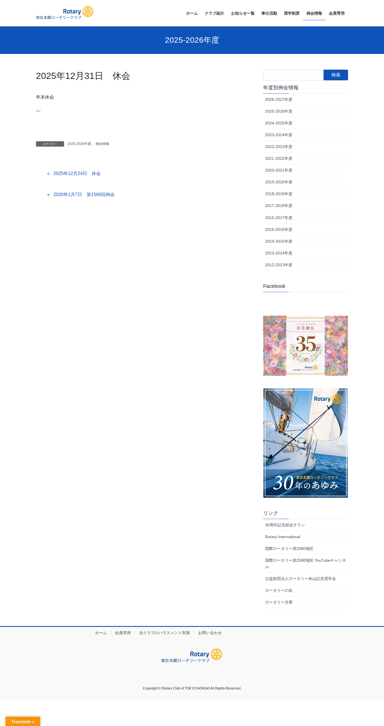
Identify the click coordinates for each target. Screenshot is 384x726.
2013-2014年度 (278, 253)
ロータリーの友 (279, 590)
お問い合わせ (210, 633)
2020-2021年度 (278, 170)
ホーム (101, 633)
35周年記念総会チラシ (285, 525)
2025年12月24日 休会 (77, 173)
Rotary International (282, 536)
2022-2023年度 (278, 146)
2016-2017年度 (278, 217)
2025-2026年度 (79, 144)
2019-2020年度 (278, 182)
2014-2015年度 (278, 241)
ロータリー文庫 (279, 602)
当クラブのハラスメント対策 (164, 633)
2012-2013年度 (278, 265)
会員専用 (123, 633)
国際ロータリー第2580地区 (289, 548)
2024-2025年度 (278, 123)
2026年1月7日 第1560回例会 (84, 194)
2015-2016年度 (278, 229)
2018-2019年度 (278, 194)
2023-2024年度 (278, 135)
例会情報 (102, 144)
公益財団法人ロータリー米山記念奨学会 (300, 578)
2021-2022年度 (278, 158)
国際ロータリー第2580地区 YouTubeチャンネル (305, 563)
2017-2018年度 (278, 205)
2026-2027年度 (278, 99)
